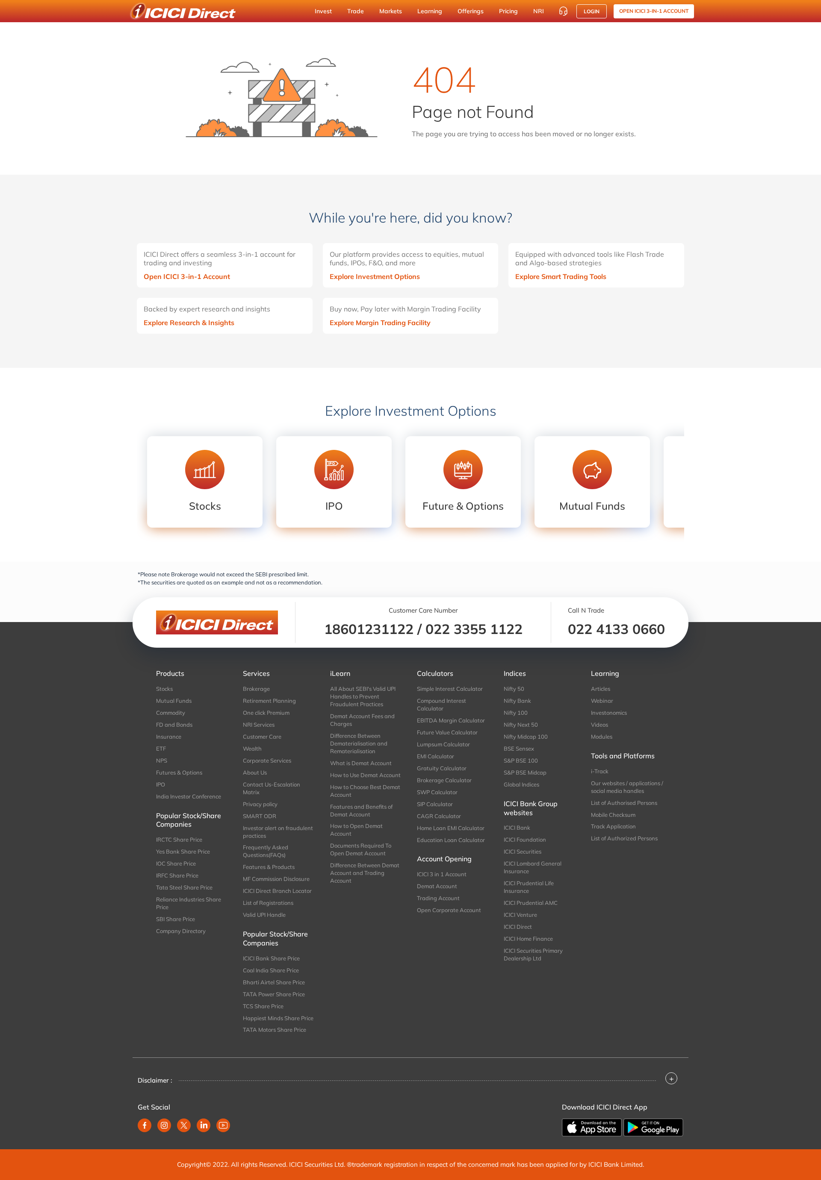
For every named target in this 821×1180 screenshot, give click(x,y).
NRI (538, 11)
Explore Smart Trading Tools (560, 276)
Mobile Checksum (613, 814)
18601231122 (368, 628)
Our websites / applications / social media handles (627, 787)
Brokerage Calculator (444, 780)
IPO (160, 784)
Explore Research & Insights (189, 322)
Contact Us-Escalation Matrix (271, 788)
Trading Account (438, 898)
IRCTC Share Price (179, 839)
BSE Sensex (519, 748)
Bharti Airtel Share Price (274, 982)
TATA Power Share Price (274, 994)
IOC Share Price (176, 863)
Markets (390, 11)
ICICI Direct (518, 926)
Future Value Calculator (447, 732)
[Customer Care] (563, 11)
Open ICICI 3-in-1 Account (187, 276)
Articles (600, 688)
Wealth (252, 748)
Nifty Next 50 (521, 724)
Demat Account (437, 886)
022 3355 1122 (474, 628)
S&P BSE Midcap (525, 772)
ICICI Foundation (525, 839)
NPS (161, 760)
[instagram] (164, 1125)
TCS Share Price (263, 1006)
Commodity (170, 712)
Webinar (602, 700)
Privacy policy (260, 804)
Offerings (471, 11)
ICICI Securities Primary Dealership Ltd (533, 954)
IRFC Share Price (177, 875)
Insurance (168, 736)
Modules (601, 736)
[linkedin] (203, 1125)
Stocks (164, 688)
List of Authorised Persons (624, 802)
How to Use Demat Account (365, 775)
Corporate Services (267, 760)
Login (592, 11)
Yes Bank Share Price (183, 851)
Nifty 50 (514, 688)
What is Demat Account (361, 763)
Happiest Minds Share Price (278, 1018)
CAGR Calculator (439, 816)
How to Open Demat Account (356, 829)
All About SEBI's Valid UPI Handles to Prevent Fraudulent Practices (363, 696)
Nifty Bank (517, 700)
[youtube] (223, 1125)
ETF (161, 748)
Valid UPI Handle (264, 914)
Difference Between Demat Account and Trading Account (364, 873)
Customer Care (262, 736)
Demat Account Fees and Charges (362, 720)
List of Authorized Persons (624, 838)
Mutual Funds (174, 700)
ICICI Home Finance (528, 938)
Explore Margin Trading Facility (380, 322)
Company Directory (181, 931)
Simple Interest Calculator (450, 688)
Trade (355, 11)
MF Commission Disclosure (276, 878)
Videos (599, 724)
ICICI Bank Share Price (271, 958)
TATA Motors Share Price (274, 1029)
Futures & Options (179, 772)
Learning (429, 11)
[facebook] (144, 1125)
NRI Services (259, 724)
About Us (255, 772)
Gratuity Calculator (442, 768)
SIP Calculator (435, 804)
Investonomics (609, 712)
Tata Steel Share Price (184, 887)
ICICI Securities (522, 851)
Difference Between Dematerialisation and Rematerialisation (358, 743)
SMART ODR (259, 816)
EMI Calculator (435, 756)
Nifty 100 (516, 712)
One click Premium (266, 712)
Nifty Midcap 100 (526, 736)
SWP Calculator (437, 792)
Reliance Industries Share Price (188, 903)
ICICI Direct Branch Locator (277, 890)
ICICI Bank (517, 827)
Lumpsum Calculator (443, 744)
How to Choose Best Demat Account (365, 791)
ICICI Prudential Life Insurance (529, 887)
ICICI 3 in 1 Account (442, 874)
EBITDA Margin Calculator (451, 720)
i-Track (599, 771)
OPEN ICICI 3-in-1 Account (653, 11)
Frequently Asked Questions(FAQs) (265, 851)
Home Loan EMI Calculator (450, 828)
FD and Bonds (174, 724)
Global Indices (521, 784)
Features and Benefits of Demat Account (361, 810)
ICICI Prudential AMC (531, 902)
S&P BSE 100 (521, 760)
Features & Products (269, 866)
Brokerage (256, 688)
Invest (323, 11)
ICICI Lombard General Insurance (532, 867)
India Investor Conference (188, 796)
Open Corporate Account (449, 910)
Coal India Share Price (271, 970)
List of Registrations (268, 902)
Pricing (508, 11)
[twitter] (184, 1125)
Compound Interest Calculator (441, 704)
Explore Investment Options (375, 276)
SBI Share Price (175, 919)
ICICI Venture (520, 914)
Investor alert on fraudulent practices (278, 832)
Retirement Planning (269, 700)
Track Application (613, 826)
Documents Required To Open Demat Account (360, 849)
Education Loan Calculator (451, 840)
